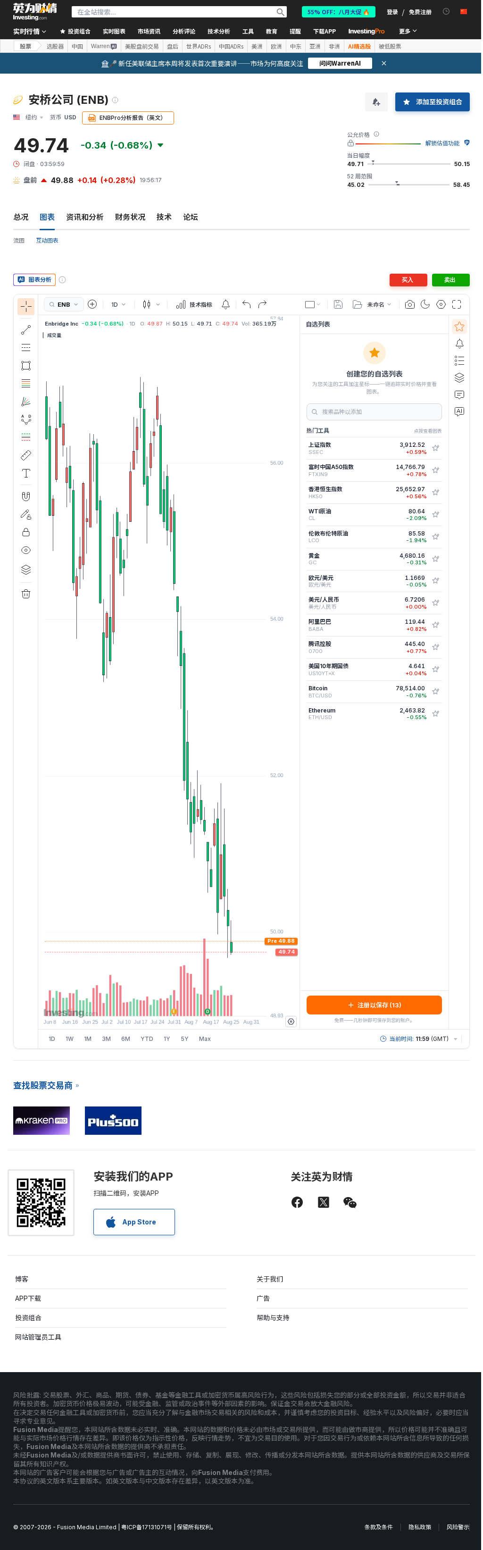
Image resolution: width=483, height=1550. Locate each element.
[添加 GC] (435, 559)
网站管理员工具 (38, 1337)
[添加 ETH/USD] (435, 714)
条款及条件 (379, 1527)
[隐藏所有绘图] (25, 550)
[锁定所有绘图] (25, 532)
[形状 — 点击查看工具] (25, 365)
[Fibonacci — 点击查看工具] (25, 383)
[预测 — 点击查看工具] (25, 437)
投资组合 (28, 1318)
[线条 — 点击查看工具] (25, 329)
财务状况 (130, 217)
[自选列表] (459, 326)
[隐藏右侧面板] (297, 671)
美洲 (257, 46)
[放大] (156, 1004)
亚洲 (315, 46)
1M (88, 1038)
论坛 (190, 217)
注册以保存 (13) (379, 1005)
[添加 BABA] (435, 625)
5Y (185, 1038)
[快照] (410, 304)
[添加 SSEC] (435, 448)
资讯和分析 (85, 217)
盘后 (172, 46)
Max (205, 1038)
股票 (25, 46)
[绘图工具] (41, 671)
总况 (20, 217)
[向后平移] (169, 1004)
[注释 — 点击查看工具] (25, 473)
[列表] (459, 360)
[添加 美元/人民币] (435, 603)
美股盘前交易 (142, 46)
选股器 (55, 46)
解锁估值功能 (442, 143)
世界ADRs (198, 46)
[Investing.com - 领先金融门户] (35, 12)
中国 (77, 46)
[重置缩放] (194, 1004)
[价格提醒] (225, 304)
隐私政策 (419, 1527)
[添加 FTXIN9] (435, 470)
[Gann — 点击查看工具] (25, 401)
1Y (167, 1038)
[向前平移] (181, 1004)
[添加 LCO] (435, 537)
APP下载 (28, 1298)
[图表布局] (313, 304)
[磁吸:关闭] (25, 496)
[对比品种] (92, 304)
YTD (147, 1038)
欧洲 (276, 46)
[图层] (26, 569)
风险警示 (458, 1527)
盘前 (30, 180)
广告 (263, 1298)
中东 (295, 46)
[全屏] (457, 304)
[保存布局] (338, 304)
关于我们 (270, 1279)
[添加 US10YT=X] (435, 669)
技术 (164, 217)
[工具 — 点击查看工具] (25, 455)
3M (106, 1038)
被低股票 (390, 46)
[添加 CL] (435, 514)
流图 (19, 240)
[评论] (459, 394)
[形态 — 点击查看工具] (25, 419)
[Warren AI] (459, 411)
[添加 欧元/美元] (435, 580)
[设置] (291, 1021)
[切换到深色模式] (425, 304)
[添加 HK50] (435, 492)
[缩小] (143, 1004)
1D (52, 1038)
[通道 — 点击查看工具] (25, 347)
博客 (21, 1279)
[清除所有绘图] (25, 594)
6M (125, 1038)
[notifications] (446, 11)
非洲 (334, 46)
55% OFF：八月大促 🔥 (339, 12)
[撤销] (247, 304)
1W (70, 1038)
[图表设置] (441, 304)
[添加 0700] (435, 647)
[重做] (262, 304)
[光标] (25, 306)
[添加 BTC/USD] (435, 691)
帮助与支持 (273, 1318)
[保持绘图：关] (25, 514)
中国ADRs (231, 46)
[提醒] (459, 343)
